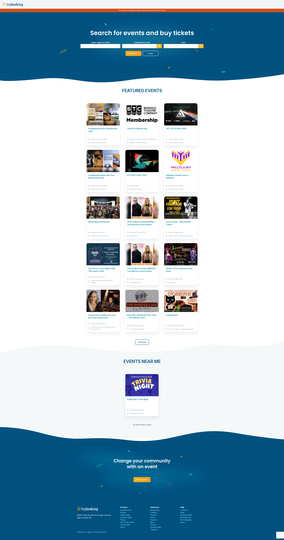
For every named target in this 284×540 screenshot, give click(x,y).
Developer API (185, 517)
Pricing (122, 520)
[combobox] (142, 46)
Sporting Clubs (155, 527)
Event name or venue (100, 43)
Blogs (182, 512)
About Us (80, 532)
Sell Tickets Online (127, 522)
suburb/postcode (142, 43)
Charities (153, 512)
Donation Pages (126, 517)
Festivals (153, 520)
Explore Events (125, 510)
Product (123, 512)
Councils (153, 515)
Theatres (153, 530)
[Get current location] (159, 46)
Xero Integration (186, 520)
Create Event (142, 480)
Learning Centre (186, 515)
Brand (182, 522)
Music (152, 522)
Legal (89, 532)
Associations (154, 510)
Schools (153, 525)
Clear (150, 54)
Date (183, 43)
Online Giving (125, 515)
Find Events (133, 53)
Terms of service (100, 532)
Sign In (122, 527)
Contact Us (184, 510)
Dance (152, 517)
